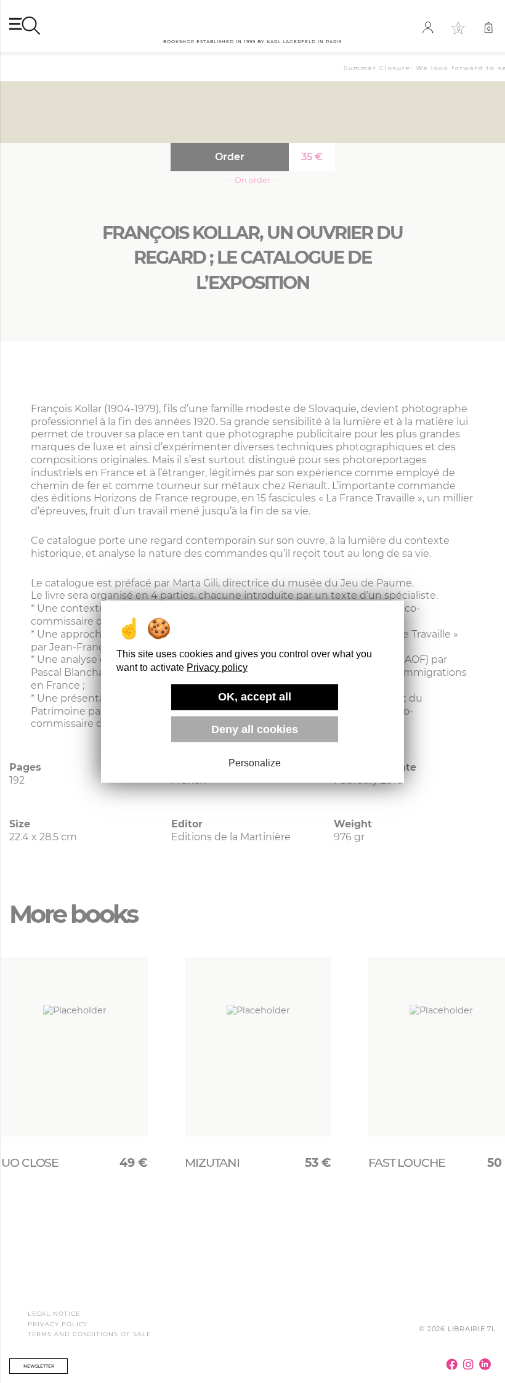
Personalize (254, 763)
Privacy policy (217, 667)
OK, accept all (254, 697)
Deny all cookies (254, 729)
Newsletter (38, 1366)
